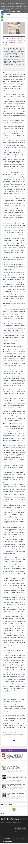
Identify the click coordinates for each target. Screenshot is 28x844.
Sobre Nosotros (20, 833)
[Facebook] (1, 11)
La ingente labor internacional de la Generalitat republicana (15, 785)
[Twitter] (1, 14)
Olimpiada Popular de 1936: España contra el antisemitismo (16, 776)
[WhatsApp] (1, 17)
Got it (18, 11)
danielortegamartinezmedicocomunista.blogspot (15, 708)
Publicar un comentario (7, 814)
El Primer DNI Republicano (14, 744)
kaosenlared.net (12, 732)
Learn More (11, 11)
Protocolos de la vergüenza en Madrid (15, 793)
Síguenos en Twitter (21, 835)
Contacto (18, 832)
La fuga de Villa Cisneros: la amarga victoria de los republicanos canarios (14, 767)
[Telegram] (1, 19)
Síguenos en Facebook (21, 834)
